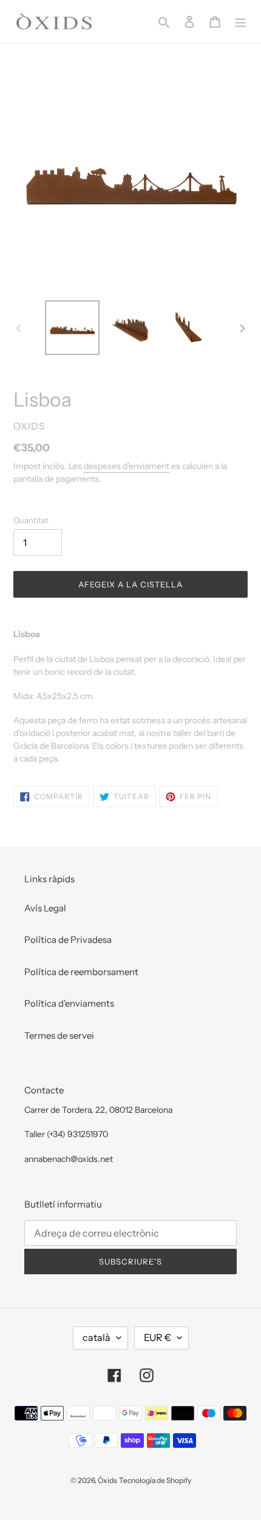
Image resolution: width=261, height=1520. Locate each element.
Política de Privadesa (68, 939)
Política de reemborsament (81, 972)
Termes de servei (59, 1035)
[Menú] (240, 21)
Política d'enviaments (69, 1003)
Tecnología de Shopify (155, 1480)
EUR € (157, 1337)
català (96, 1337)
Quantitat (31, 520)
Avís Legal (45, 908)
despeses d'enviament (126, 466)
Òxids (107, 1480)
